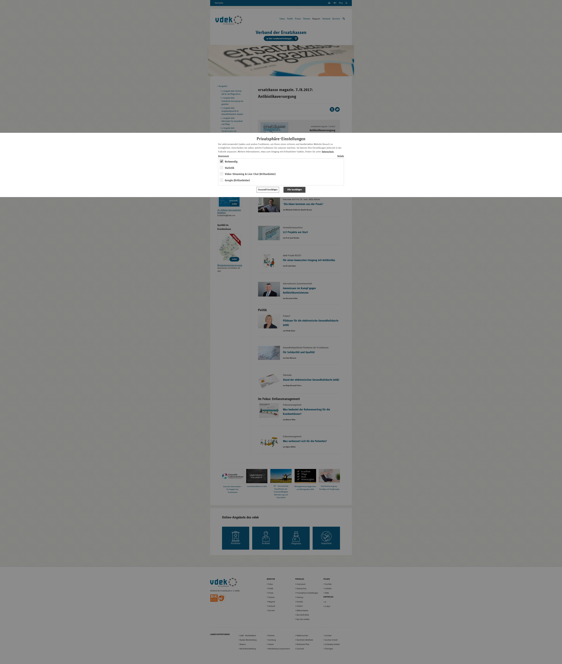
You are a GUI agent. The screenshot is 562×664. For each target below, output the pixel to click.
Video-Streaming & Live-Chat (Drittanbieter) (250, 174)
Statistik (229, 167)
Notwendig (231, 161)
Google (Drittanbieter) (237, 180)
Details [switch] (340, 156)
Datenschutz (328, 152)
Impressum (223, 156)
